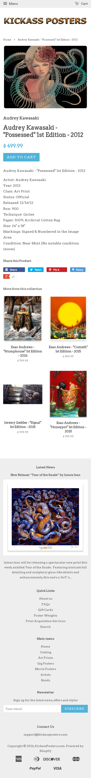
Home (7, 39)
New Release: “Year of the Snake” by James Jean (45, 475)
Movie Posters (45, 669)
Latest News (45, 467)
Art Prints (45, 657)
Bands (45, 680)
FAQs (45, 604)
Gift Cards (45, 609)
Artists (45, 674)
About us (45, 598)
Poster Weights (45, 615)
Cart (84, 3)
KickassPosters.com (50, 746)
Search (45, 626)
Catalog (45, 652)
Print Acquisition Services (45, 621)
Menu (13, 3)
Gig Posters (45, 663)
